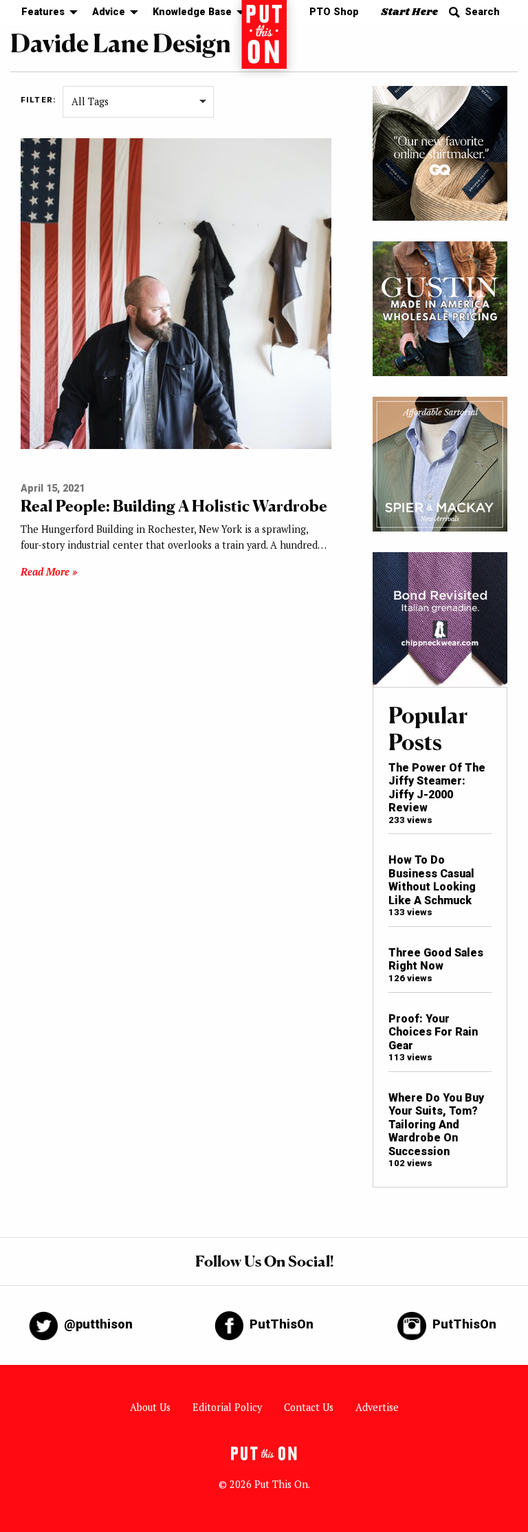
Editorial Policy (227, 1407)
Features (43, 12)
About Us (150, 1407)
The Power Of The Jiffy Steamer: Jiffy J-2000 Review (436, 787)
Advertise (377, 1407)
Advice (108, 12)
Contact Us (308, 1407)
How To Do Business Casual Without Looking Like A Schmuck (432, 879)
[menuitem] (45, 12)
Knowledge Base (192, 12)
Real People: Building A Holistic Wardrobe (174, 506)
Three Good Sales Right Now (435, 959)
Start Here (409, 12)
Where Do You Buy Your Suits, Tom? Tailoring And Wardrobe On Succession (436, 1124)
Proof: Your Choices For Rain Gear (433, 1032)
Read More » (49, 571)
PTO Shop (334, 12)
